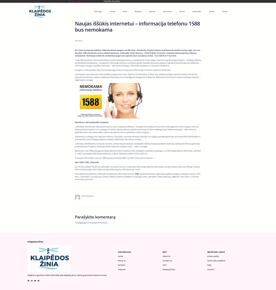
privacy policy (213, 256)
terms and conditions (216, 260)
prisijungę (82, 222)
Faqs (209, 265)
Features (121, 269)
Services (121, 265)
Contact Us (167, 260)
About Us (122, 260)
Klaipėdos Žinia (35, 241)
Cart (164, 265)
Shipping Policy (169, 269)
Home (120, 256)
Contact (210, 269)
